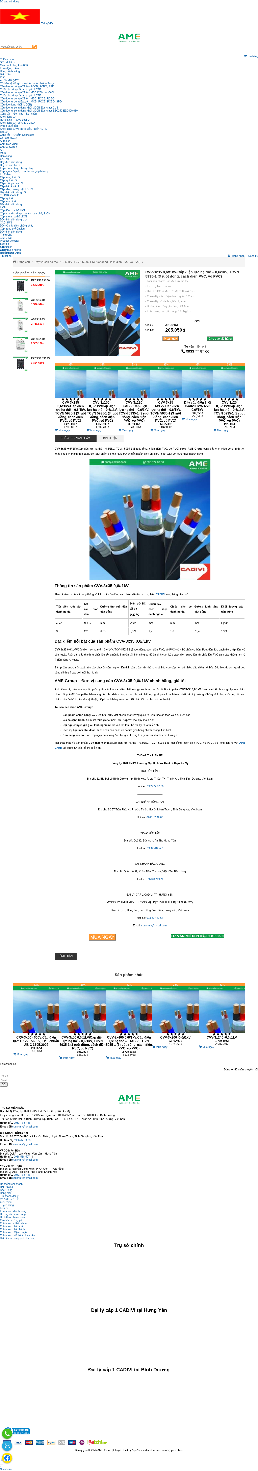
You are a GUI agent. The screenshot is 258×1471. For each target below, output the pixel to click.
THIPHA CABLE (9, 195)
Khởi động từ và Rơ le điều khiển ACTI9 (23, 128)
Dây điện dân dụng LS (13, 192)
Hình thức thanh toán (12, 1217)
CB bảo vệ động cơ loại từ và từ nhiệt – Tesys (27, 83)
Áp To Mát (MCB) (10, 80)
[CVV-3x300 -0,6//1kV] (175, 1014)
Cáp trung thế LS (10, 177)
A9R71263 (38, 319)
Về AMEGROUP (9, 1199)
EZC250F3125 (40, 358)
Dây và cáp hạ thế (10, 165)
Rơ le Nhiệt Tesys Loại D (14, 119)
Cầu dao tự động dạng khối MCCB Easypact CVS (29, 107)
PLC (2, 77)
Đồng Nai (5, 1192)
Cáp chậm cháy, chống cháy (16, 168)
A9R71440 (38, 338)
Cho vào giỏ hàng (220, 338)
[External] (16, 1435)
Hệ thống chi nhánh (11, 1183)
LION (3, 207)
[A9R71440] (20, 345)
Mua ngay (170, 338)
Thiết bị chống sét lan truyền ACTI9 (20, 89)
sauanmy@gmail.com (25, 1126)
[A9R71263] (20, 325)
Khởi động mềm (9, 68)
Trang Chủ (6, 234)
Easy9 (3, 131)
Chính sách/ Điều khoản (14, 1223)
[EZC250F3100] (20, 286)
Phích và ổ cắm (9, 125)
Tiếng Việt (46, 23)
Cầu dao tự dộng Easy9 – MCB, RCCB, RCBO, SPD (31, 101)
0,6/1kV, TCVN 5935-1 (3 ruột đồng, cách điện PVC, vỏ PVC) (101, 261)
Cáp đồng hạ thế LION (13, 210)
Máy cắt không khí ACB (14, 65)
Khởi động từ (8, 116)
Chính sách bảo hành (12, 1229)
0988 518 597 (197, 936)
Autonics (5, 140)
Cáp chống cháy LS (11, 183)
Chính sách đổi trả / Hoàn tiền (17, 1235)
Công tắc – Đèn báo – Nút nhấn (18, 113)
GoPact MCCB (8, 137)
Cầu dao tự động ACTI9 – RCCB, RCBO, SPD (27, 86)
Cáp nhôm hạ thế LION (13, 216)
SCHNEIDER (7, 62)
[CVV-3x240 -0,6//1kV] (222, 1014)
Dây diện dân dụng (11, 204)
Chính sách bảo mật (12, 1226)
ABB (2, 149)
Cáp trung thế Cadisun (13, 228)
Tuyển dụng (7, 252)
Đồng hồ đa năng (10, 71)
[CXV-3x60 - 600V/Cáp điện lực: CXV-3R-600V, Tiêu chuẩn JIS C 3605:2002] (36, 1018)
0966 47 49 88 (22, 1140)
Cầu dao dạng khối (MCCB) (16, 104)
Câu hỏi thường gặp (11, 1220)
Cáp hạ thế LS (8, 180)
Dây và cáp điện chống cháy (16, 225)
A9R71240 (38, 300)
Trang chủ (23, 261)
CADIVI (4, 159)
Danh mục (8, 59)
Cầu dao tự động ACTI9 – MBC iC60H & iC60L (27, 92)
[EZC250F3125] (20, 364)
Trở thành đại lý (9, 1195)
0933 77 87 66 (197, 351)
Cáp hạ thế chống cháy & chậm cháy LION (25, 213)
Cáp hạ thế (6, 198)
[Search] (34, 47)
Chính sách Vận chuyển (14, 1232)
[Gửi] (1, 1464)
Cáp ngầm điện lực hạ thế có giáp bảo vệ (24, 171)
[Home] (129, 38)
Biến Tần (5, 74)
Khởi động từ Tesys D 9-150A (17, 122)
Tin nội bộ (5, 255)
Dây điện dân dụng (11, 162)
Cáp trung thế (8, 201)
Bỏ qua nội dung (9, 1)
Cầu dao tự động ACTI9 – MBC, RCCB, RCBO (27, 98)
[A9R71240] (20, 306)
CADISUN (6, 222)
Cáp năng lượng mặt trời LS (16, 189)
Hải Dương (6, 1186)
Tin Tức (4, 246)
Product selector (9, 240)
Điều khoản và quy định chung (17, 1238)
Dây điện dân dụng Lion (13, 219)
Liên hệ (4, 249)
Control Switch (8, 146)
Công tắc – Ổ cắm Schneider (17, 134)
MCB (3, 153)
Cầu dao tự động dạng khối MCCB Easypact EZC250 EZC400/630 (39, 110)
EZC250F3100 (40, 280)
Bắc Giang (6, 1189)
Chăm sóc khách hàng (13, 1211)
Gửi (4, 1084)
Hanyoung (6, 156)
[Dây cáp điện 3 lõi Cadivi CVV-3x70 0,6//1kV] (197, 390)
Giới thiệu (5, 237)
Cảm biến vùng (9, 143)
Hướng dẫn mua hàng (13, 1214)
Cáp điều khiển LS (10, 186)
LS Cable (5, 174)
